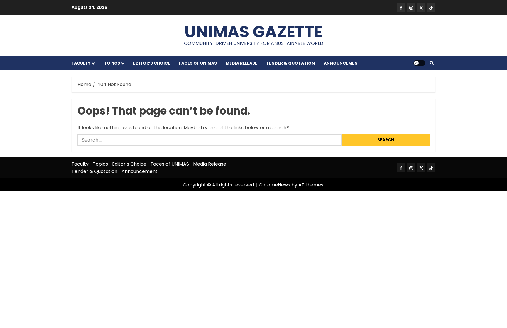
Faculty (81, 63)
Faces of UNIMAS (198, 63)
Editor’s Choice (151, 63)
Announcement (342, 63)
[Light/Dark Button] (419, 63)
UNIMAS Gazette (253, 31)
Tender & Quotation (290, 63)
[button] (431, 63)
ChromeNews (274, 184)
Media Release (241, 63)
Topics (112, 63)
